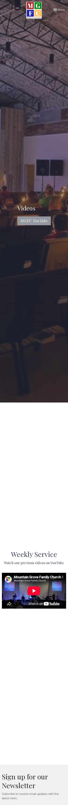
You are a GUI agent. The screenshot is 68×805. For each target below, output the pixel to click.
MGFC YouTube (34, 220)
